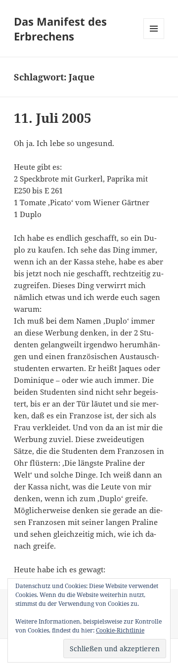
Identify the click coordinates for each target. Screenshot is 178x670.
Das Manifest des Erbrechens (60, 28)
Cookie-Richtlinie (120, 630)
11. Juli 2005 (52, 118)
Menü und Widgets (154, 38)
